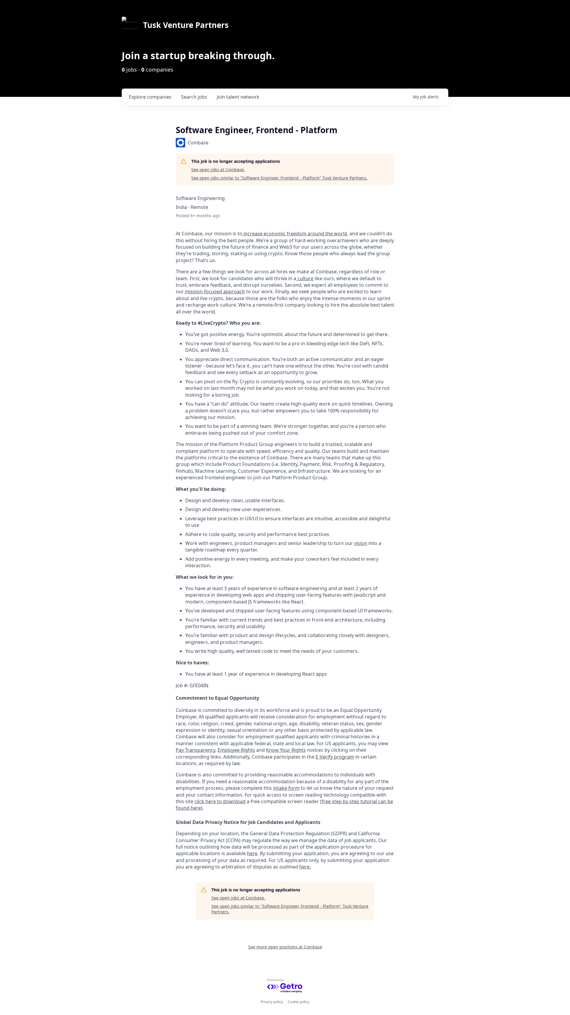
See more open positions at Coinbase (285, 947)
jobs (194, 97)
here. (305, 866)
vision (360, 543)
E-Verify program (335, 757)
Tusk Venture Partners (186, 25)
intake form (286, 788)
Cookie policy (298, 1001)
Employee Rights (236, 750)
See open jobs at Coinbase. (218, 169)
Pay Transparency (195, 750)
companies (150, 97)
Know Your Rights (286, 750)
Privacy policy (272, 1001)
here (252, 853)
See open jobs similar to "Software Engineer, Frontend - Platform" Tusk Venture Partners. (279, 178)
